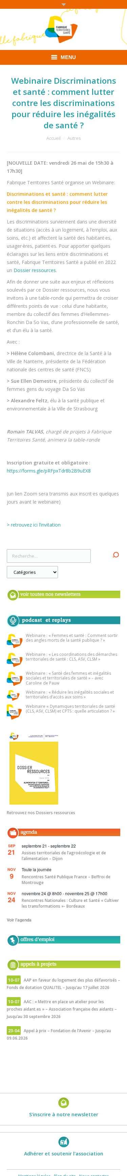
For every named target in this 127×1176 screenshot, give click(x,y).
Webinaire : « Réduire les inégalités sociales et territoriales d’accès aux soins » (70, 695)
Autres (74, 138)
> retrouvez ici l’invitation (34, 525)
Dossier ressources (35, 270)
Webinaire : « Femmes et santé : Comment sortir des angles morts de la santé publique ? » (72, 638)
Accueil (53, 138)
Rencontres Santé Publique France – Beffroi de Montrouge (66, 879)
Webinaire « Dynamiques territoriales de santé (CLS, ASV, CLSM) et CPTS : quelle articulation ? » (70, 709)
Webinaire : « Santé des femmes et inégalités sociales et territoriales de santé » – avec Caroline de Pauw (68, 678)
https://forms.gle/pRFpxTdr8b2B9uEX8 (49, 470)
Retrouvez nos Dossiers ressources (41, 813)
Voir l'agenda (19, 920)
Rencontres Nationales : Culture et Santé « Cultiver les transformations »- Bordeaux (70, 903)
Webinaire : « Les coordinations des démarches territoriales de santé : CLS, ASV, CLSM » (71, 657)
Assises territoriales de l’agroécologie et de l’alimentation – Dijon (64, 855)
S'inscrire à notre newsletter (63, 1114)
